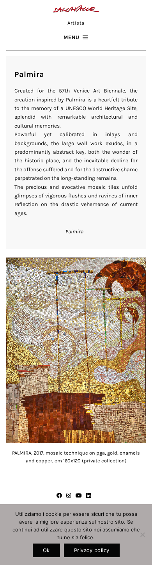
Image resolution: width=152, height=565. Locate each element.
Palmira (74, 231)
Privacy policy (92, 550)
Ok (46, 550)
